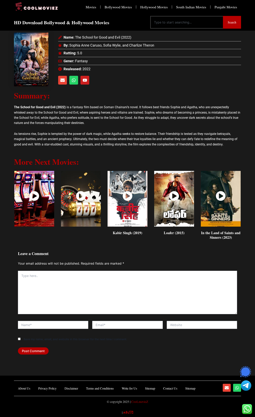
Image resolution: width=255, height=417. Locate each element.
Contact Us (170, 388)
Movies (91, 7)
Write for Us (129, 388)
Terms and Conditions (100, 388)
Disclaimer (71, 388)
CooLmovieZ (139, 401)
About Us (24, 388)
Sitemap (150, 388)
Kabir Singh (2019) (127, 232)
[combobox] (186, 22)
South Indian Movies (191, 7)
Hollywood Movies (154, 7)
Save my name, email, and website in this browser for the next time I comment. (75, 339)
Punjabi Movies (226, 7)
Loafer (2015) (174, 232)
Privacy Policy (47, 388)
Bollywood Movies (118, 7)
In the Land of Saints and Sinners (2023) (220, 235)
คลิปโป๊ (128, 412)
